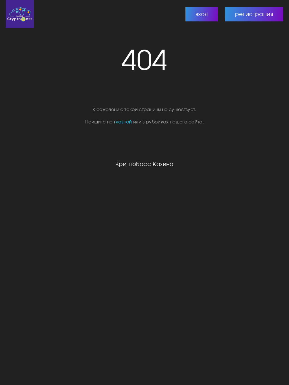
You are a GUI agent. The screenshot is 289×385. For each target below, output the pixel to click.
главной (123, 121)
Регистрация (254, 14)
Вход (202, 14)
